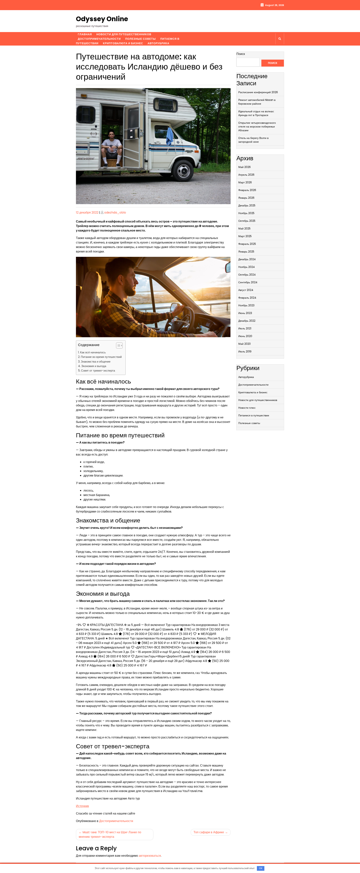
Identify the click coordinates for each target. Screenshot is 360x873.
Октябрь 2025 (246, 221)
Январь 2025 (246, 251)
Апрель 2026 (246, 175)
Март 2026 (245, 182)
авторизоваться (150, 856)
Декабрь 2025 (246, 205)
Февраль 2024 (247, 298)
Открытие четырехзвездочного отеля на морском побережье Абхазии (257, 126)
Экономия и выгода (93, 366)
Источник (82, 806)
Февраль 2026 (247, 190)
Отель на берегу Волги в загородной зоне (253, 140)
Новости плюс (247, 408)
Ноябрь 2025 (246, 213)
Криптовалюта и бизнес (123, 43)
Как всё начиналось (93, 352)
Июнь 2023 (245, 313)
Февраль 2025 (247, 244)
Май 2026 (244, 167)
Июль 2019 (244, 351)
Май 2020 (244, 344)
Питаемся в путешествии (253, 415)
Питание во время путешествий (101, 357)
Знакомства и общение (95, 361)
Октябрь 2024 (247, 275)
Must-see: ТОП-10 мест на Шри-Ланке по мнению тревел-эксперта (110, 834)
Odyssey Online (102, 18)
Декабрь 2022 (246, 321)
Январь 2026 (246, 198)
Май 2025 (244, 228)
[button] (117, 346)
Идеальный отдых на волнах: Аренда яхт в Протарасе (256, 113)
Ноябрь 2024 (246, 267)
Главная (85, 34)
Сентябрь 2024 (247, 282)
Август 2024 (245, 290)
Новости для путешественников (123, 34)
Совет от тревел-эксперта (98, 370)
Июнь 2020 (245, 336)
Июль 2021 (244, 328)
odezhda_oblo (115, 212)
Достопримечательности (99, 39)
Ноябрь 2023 (246, 305)
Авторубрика (158, 43)
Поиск (240, 54)
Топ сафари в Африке (209, 832)
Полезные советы (140, 39)
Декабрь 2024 (247, 259)
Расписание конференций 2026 (258, 92)
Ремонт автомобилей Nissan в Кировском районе (256, 102)
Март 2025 (245, 236)
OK (260, 868)
